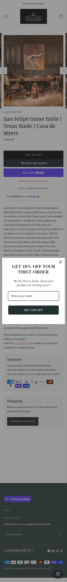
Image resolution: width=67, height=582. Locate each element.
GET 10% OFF (33, 310)
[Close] (60, 262)
